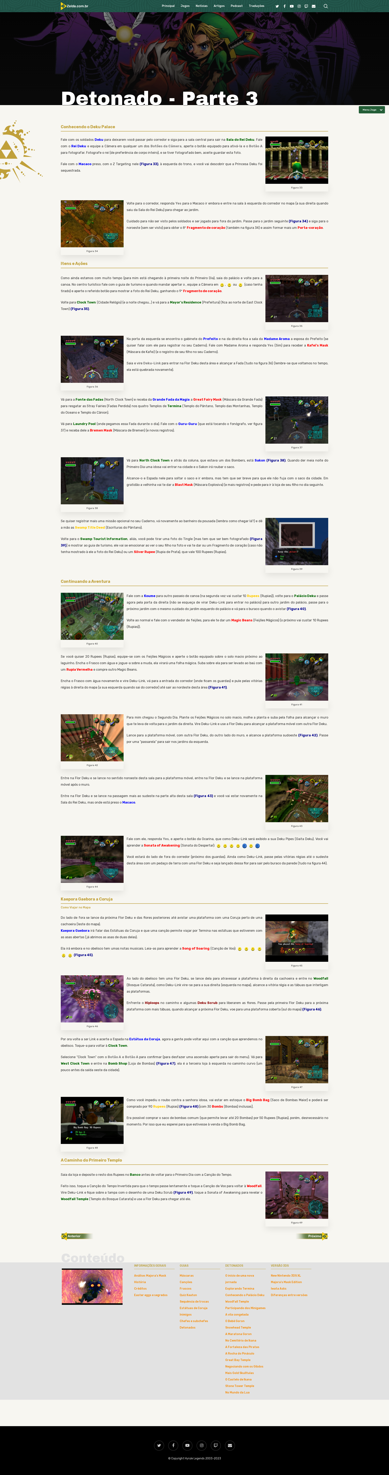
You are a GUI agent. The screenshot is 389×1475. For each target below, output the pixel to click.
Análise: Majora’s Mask (150, 1275)
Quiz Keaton (188, 1295)
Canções (186, 1282)
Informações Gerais (150, 1265)
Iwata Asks (278, 1288)
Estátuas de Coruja (193, 1308)
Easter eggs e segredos (151, 1295)
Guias (184, 1265)
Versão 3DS (280, 1265)
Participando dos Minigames (245, 1308)
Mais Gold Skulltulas (239, 1373)
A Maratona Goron (238, 1334)
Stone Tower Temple (239, 1386)
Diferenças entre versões (289, 1295)
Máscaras (187, 1275)
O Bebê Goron (235, 1321)
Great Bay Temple (237, 1360)
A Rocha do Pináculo (239, 1353)
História (140, 1282)
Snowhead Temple (238, 1327)
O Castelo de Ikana (238, 1379)
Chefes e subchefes (194, 1321)
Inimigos (186, 1314)
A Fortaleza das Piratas (242, 1347)
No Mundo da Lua (237, 1392)
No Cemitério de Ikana (240, 1340)
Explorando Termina (239, 1288)
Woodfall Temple (237, 1301)
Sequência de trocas (194, 1301)
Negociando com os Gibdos (244, 1366)
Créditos (140, 1288)
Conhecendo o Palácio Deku (244, 1295)
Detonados (188, 1327)
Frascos (185, 1288)
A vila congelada (237, 1314)
